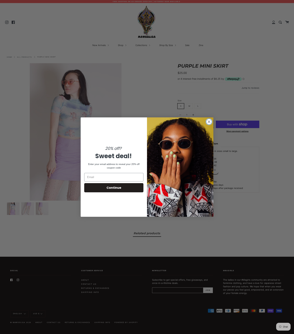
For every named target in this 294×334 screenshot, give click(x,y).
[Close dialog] (209, 122)
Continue (114, 188)
